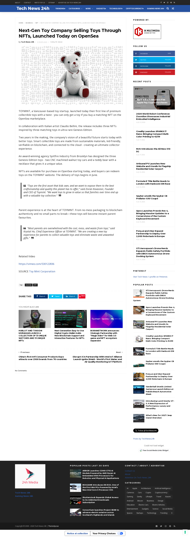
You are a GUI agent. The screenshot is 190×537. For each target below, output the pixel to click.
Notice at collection (77, 533)
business (29, 23)
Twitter (155, 60)
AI (127, 488)
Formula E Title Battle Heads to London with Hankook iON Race (160, 351)
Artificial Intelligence (163, 488)
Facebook (155, 53)
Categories (74, 8)
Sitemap (51, 3)
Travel (158, 496)
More (88, 8)
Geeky (139, 496)
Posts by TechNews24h (144, 438)
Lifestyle (149, 496)
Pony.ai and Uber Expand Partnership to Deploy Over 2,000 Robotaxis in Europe (159, 376)
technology (115, 8)
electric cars (143, 505)
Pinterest (155, 72)
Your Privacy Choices (104, 533)
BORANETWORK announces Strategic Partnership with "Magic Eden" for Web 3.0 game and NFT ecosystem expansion (104, 335)
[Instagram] (167, 2)
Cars (140, 492)
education (131, 505)
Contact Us (130, 471)
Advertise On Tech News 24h (138, 477)
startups (139, 513)
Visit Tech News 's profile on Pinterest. (150, 276)
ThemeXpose (53, 526)
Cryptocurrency (134, 8)
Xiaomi (168, 496)
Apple (134, 488)
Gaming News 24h (155, 8)
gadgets (100, 8)
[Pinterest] (171, 2)
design (160, 501)
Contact (27, 3)
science (155, 509)
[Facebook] (156, 526)
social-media (167, 509)
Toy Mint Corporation (42, 271)
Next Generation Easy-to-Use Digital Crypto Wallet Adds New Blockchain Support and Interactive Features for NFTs (69, 334)
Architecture (146, 488)
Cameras (130, 492)
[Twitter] (161, 526)
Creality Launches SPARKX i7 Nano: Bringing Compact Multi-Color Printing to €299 (159, 338)
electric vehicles (158, 505)
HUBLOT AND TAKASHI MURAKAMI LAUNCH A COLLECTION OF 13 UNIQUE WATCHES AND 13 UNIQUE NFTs (32, 335)
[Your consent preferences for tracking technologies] (185, 532)
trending (59, 8)
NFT (36, 23)
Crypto (148, 492)
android (130, 501)
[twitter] (164, 2)
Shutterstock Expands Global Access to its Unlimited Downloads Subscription (100, 499)
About (17, 3)
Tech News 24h (22, 492)
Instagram (155, 66)
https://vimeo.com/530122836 (36, 264)
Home (21, 23)
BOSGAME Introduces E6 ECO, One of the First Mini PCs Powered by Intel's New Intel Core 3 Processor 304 (100, 487)
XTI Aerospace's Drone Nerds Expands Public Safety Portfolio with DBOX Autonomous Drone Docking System (153, 295)
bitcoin (140, 501)
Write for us (39, 3)
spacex (129, 513)
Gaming (130, 496)
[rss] (174, 2)
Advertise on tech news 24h (69, 3)
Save (83, 296)
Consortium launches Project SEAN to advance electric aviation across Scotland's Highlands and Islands (100, 512)
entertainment (132, 509)
